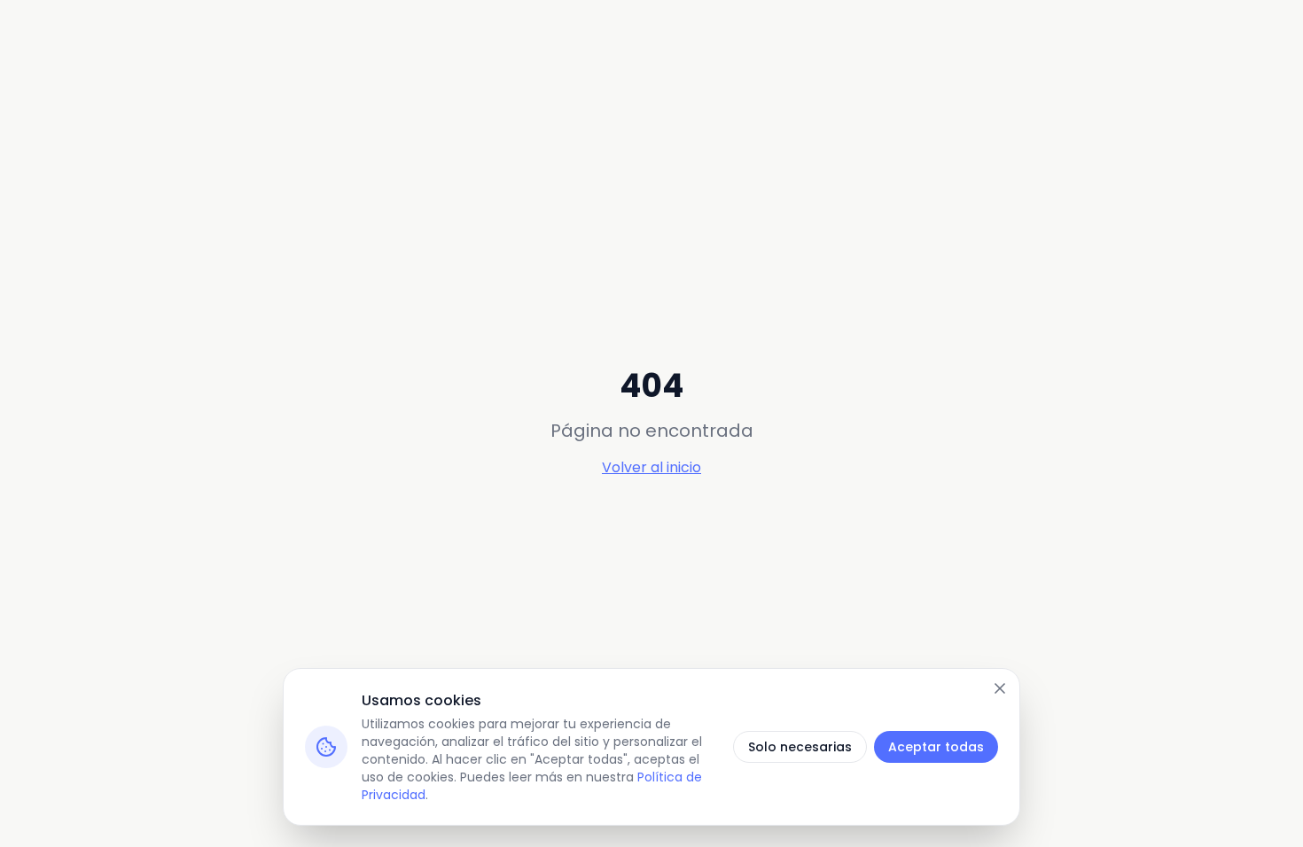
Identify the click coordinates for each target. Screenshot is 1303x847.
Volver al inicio (651, 467)
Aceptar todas (936, 747)
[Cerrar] (1000, 688)
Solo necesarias (800, 747)
